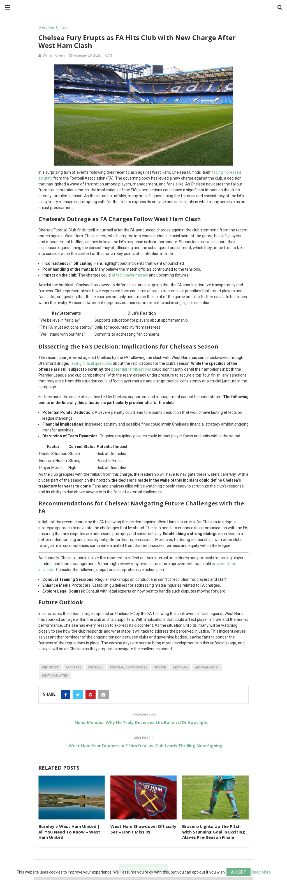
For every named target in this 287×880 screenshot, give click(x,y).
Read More (261, 872)
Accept (238, 872)
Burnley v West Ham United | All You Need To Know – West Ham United (69, 831)
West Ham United (52, 27)
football (95, 667)
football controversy (128, 667)
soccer (160, 667)
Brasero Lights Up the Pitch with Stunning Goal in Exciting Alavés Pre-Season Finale (213, 831)
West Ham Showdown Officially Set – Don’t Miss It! (143, 829)
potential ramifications (131, 369)
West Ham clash (207, 667)
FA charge (73, 667)
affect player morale (130, 275)
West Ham (180, 667)
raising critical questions (91, 363)
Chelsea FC (50, 667)
